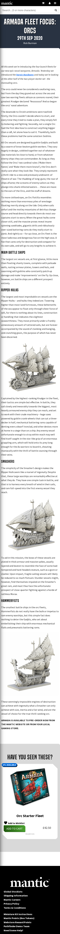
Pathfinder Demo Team (17, 926)
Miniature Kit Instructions (18, 914)
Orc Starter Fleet (30, 815)
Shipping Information (16, 895)
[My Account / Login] (49, 3)
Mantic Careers (12, 899)
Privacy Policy (11, 903)
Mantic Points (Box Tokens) (19, 918)
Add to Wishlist (16, 823)
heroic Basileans (25, 74)
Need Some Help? (13, 930)
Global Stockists (13, 891)
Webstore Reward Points (17, 922)
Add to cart (14, 828)
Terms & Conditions (15, 907)
